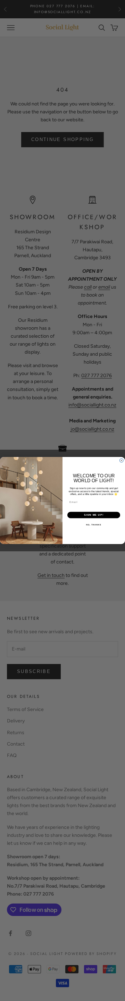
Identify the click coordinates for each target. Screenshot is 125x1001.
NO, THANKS (93, 524)
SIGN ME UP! (93, 515)
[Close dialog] (121, 460)
